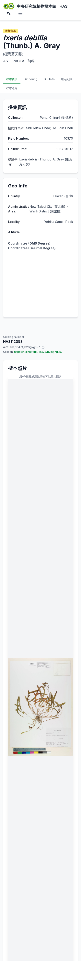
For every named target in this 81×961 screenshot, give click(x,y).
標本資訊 (11, 79)
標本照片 (11, 88)
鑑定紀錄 (66, 79)
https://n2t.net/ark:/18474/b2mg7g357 (38, 351)
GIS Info (49, 79)
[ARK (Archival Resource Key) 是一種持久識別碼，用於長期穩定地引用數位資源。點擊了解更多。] (43, 347)
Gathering (30, 79)
